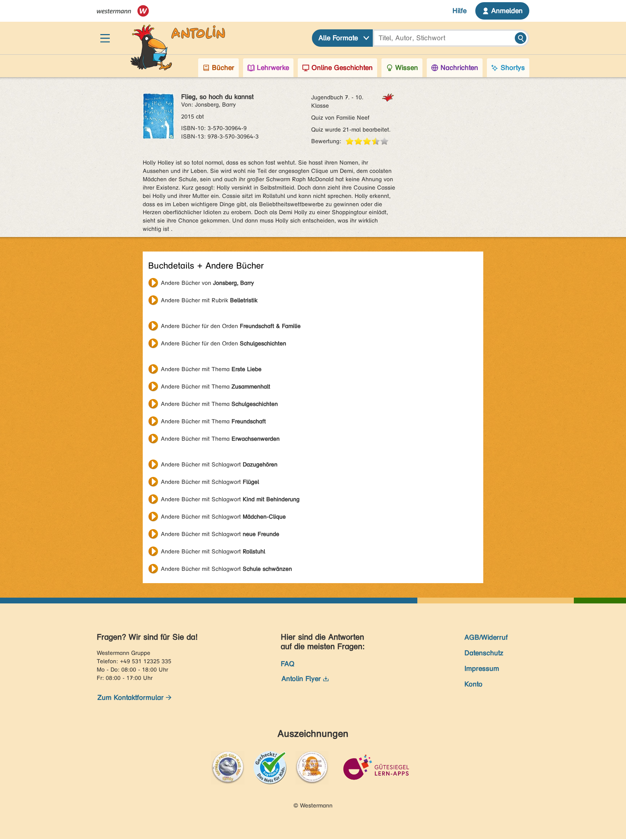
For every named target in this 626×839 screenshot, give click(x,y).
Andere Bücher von (207, 282)
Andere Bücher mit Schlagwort (219, 464)
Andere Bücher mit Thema (211, 369)
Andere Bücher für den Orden (231, 326)
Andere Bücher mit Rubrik (209, 300)
